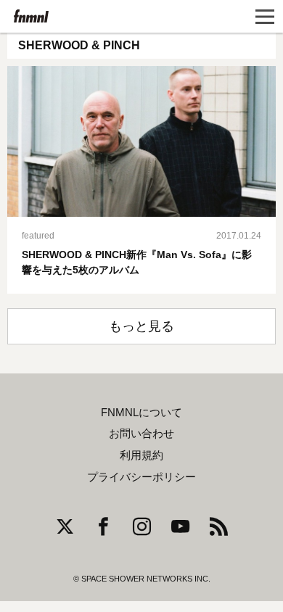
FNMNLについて (141, 412)
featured (38, 235)
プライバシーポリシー (141, 477)
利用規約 (141, 455)
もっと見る (141, 326)
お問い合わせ (141, 433)
